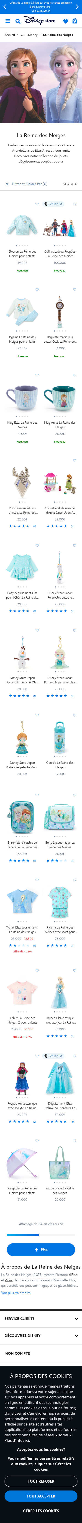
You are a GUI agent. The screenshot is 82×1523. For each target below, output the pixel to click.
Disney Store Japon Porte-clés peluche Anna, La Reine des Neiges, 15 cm (22, 765)
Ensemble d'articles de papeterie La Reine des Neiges (22, 845)
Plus (44, 1249)
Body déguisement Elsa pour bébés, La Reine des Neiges (22, 595)
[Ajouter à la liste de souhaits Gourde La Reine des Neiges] (74, 715)
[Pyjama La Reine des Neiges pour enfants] (22, 313)
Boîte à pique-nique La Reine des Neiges (59, 845)
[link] (22, 526)
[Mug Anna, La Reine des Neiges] (59, 399)
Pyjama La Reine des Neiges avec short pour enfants (60, 930)
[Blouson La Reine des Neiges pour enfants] (22, 228)
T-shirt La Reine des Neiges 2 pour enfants (22, 1020)
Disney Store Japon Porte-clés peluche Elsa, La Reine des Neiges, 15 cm (59, 680)
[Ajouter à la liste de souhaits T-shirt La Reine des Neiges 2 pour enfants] (37, 970)
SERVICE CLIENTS (20, 1319)
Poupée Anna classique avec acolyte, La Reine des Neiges (22, 1106)
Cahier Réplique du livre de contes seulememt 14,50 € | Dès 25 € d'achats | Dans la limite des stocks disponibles (41, 7)
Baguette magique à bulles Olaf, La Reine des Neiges (60, 339)
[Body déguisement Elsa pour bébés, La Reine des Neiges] (22, 569)
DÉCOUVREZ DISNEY (23, 1336)
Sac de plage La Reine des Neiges (60, 1190)
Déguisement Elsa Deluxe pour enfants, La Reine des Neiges (59, 1106)
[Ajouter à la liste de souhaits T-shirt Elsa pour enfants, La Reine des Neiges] (37, 880)
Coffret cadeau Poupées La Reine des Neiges (59, 254)
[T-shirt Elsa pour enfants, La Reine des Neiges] (22, 904)
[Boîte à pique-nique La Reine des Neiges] (59, 819)
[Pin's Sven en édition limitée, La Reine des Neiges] (22, 484)
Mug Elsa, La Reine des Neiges (22, 425)
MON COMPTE (17, 1353)
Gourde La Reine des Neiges (59, 765)
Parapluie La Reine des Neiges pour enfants (22, 1190)
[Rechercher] (18, 21)
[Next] (77, 7)
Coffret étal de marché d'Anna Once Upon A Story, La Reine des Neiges (60, 510)
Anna (9, 1280)
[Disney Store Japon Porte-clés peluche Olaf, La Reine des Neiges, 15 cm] (22, 654)
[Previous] (4, 7)
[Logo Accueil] (39, 21)
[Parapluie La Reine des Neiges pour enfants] (22, 1165)
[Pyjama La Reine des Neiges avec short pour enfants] (59, 904)
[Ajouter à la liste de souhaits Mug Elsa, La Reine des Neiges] (37, 375)
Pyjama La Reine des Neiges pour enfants (22, 339)
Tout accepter (41, 1496)
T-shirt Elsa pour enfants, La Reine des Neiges (22, 930)
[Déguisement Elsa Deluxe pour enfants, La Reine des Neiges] (59, 1080)
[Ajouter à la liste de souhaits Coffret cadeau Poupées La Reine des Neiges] (74, 204)
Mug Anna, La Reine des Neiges (59, 425)
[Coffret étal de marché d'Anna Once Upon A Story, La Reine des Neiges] (59, 484)
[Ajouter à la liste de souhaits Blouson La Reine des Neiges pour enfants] (37, 204)
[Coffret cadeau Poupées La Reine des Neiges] (59, 228)
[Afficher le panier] (74, 21)
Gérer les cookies (41, 1510)
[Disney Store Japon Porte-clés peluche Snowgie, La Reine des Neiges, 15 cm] (59, 569)
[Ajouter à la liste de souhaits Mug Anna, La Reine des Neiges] (74, 375)
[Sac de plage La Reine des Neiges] (59, 1165)
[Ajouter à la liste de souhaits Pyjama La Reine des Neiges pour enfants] (37, 289)
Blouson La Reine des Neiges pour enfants (22, 254)
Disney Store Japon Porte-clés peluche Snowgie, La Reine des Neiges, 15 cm (60, 595)
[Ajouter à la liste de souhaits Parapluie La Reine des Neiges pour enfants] (37, 1141)
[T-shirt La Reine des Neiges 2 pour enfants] (22, 994)
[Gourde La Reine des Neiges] (59, 739)
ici (27, 1440)
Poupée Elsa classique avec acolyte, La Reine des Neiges (60, 1020)
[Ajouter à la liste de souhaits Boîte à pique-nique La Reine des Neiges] (74, 795)
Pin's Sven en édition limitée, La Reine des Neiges (22, 510)
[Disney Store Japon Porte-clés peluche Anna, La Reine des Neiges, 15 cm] (22, 739)
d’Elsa (73, 1275)
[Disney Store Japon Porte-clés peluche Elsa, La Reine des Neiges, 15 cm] (59, 654)
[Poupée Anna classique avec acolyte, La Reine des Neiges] (22, 1080)
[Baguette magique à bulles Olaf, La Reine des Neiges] (59, 313)
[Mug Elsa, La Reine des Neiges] (22, 399)
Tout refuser (41, 1481)
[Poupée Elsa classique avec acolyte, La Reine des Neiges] (59, 994)
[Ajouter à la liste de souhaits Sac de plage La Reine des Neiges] (74, 1141)
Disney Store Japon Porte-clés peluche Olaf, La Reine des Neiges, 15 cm (22, 680)
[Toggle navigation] (7, 20)
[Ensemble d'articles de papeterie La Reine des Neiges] (22, 819)
